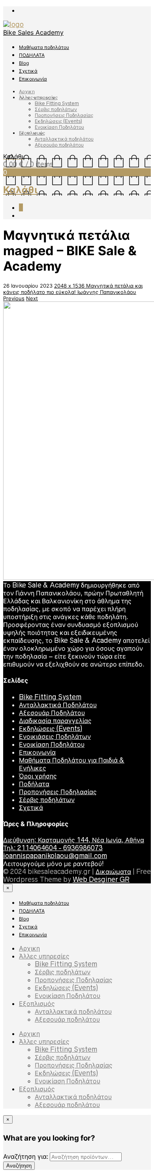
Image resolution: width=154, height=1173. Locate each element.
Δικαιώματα (113, 872)
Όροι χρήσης (38, 776)
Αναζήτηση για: (25, 1156)
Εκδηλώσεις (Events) (58, 121)
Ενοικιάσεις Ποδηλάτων (55, 736)
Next (32, 298)
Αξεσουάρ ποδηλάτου (59, 145)
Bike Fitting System (57, 103)
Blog (24, 63)
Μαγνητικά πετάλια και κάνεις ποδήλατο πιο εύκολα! (73, 288)
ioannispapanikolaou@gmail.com (55, 856)
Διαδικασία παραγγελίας (55, 721)
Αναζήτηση (19, 1166)
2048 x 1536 (70, 285)
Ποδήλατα (34, 784)
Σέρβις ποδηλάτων (56, 109)
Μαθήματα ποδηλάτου (44, 47)
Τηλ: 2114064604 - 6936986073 (53, 848)
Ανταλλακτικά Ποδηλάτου (58, 705)
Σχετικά (28, 71)
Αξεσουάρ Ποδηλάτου (52, 713)
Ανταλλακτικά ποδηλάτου (64, 139)
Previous (13, 298)
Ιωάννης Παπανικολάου (106, 292)
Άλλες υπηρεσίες (38, 97)
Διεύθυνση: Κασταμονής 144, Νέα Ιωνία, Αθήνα (73, 840)
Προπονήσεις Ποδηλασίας (64, 115)
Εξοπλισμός (32, 133)
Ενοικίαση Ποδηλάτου (59, 127)
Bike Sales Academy (33, 32)
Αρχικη (27, 91)
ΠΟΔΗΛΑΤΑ (32, 55)
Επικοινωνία (33, 79)
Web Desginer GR (101, 879)
